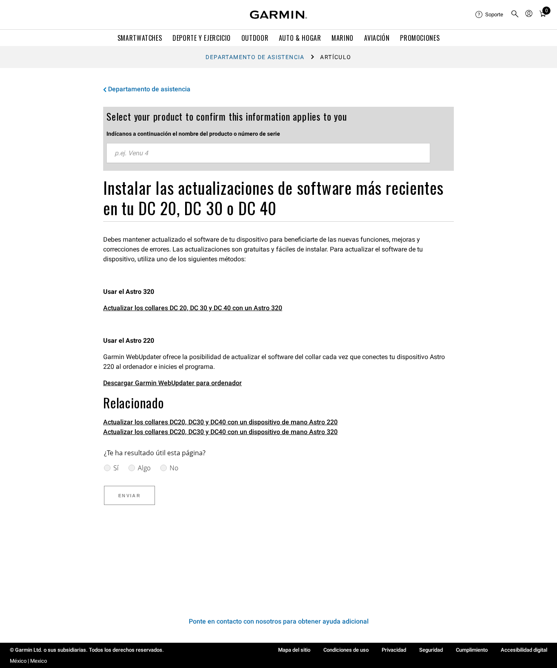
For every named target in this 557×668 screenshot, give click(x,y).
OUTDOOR (254, 38)
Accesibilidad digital (524, 650)
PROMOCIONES (420, 38)
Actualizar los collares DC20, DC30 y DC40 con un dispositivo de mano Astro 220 (220, 422)
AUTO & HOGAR (300, 38)
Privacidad (394, 650)
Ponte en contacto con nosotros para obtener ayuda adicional (279, 621)
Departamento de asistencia (255, 57)
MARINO (343, 38)
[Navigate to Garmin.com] (278, 14)
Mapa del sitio (294, 650)
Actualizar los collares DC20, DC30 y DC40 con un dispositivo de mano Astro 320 (220, 432)
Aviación (377, 38)
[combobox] (268, 153)
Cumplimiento (472, 650)
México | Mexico (28, 661)
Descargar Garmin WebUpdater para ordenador (172, 383)
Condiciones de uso (346, 650)
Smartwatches (139, 38)
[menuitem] (489, 14)
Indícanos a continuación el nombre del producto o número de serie (193, 133)
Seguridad (431, 650)
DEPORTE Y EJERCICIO (201, 38)
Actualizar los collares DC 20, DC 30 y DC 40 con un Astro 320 (192, 308)
